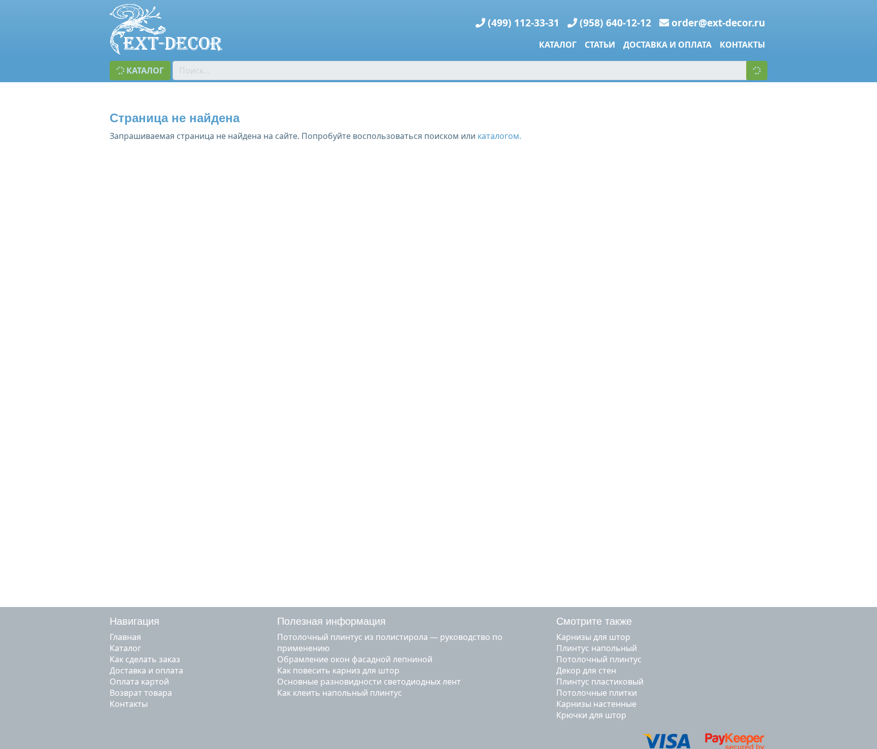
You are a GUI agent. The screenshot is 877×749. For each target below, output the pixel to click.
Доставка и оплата (667, 44)
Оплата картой (139, 681)
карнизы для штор (593, 637)
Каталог (558, 44)
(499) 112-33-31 (523, 22)
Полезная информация (331, 621)
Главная (125, 637)
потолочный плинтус (599, 659)
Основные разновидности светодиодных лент (369, 681)
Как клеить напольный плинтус (339, 692)
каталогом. (499, 135)
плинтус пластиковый (600, 681)
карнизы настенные (596, 703)
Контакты (742, 44)
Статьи (600, 44)
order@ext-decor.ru (718, 22)
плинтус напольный (596, 648)
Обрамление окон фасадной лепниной (354, 659)
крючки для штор (591, 715)
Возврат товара (141, 692)
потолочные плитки (596, 692)
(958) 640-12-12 (615, 22)
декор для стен (586, 670)
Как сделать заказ (145, 659)
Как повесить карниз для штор (338, 670)
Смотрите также (594, 621)
